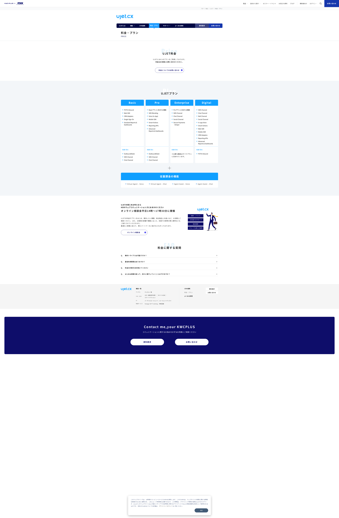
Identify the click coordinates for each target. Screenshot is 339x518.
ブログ (292, 4)
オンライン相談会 (133, 232)
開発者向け (303, 4)
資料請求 (202, 26)
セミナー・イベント (269, 4)
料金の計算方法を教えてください (136, 268)
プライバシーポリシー (166, 506)
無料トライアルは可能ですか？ (136, 256)
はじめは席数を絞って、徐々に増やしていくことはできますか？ (147, 274)
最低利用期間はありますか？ (135, 262)
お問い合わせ (331, 3)
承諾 (201, 510)
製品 (207, 8)
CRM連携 (142, 26)
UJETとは (122, 26)
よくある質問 (179, 26)
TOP (202, 8)
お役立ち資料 (283, 4)
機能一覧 (138, 288)
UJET (211, 8)
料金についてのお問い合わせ (169, 70)
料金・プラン (154, 25)
